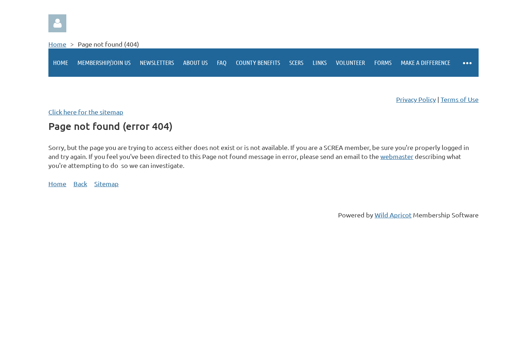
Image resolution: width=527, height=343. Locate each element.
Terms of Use (460, 99)
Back (80, 183)
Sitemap (106, 183)
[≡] (467, 62)
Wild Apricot (393, 215)
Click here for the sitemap (85, 112)
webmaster (396, 156)
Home (57, 44)
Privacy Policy (416, 99)
